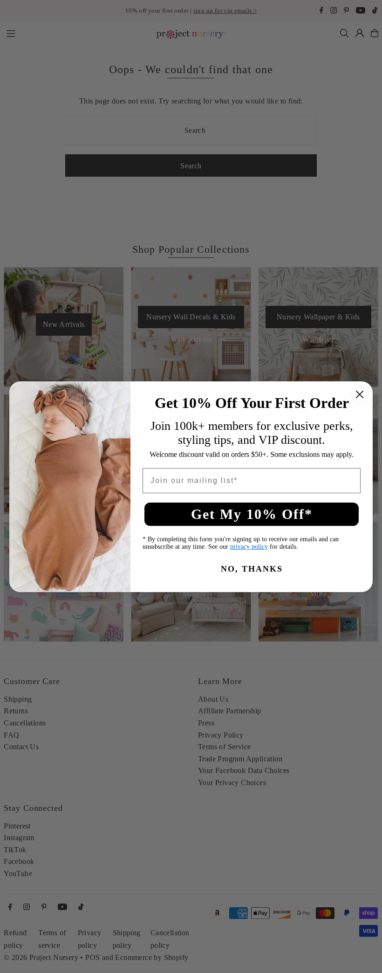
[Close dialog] (359, 394)
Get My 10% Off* (252, 514)
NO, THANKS (252, 568)
